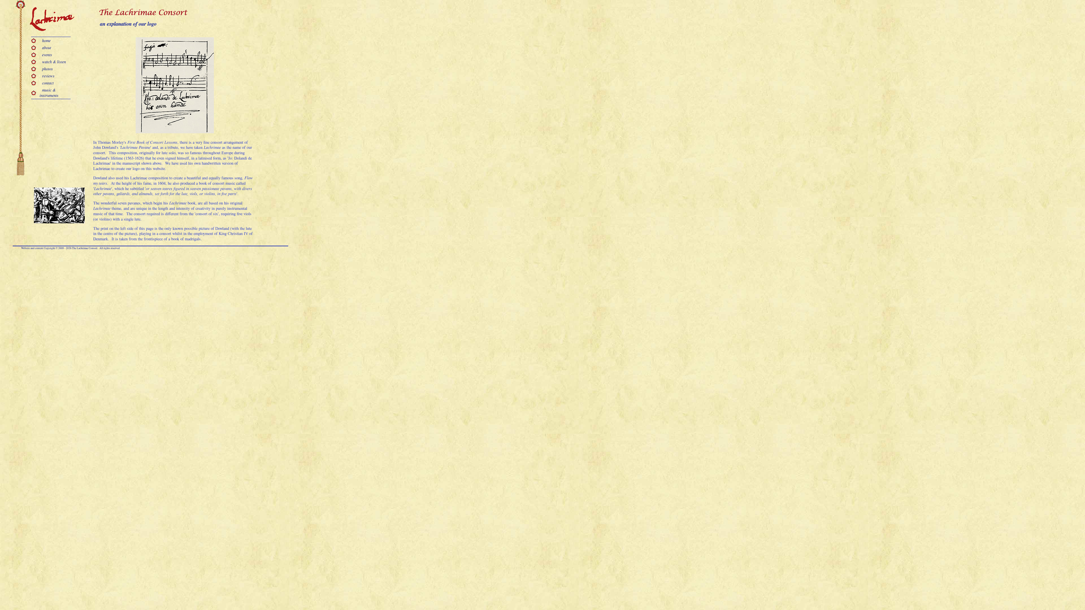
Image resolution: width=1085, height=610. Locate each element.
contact (47, 83)
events (46, 54)
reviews (47, 76)
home (45, 40)
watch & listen (53, 61)
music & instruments (49, 92)
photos (46, 68)
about (45, 47)
